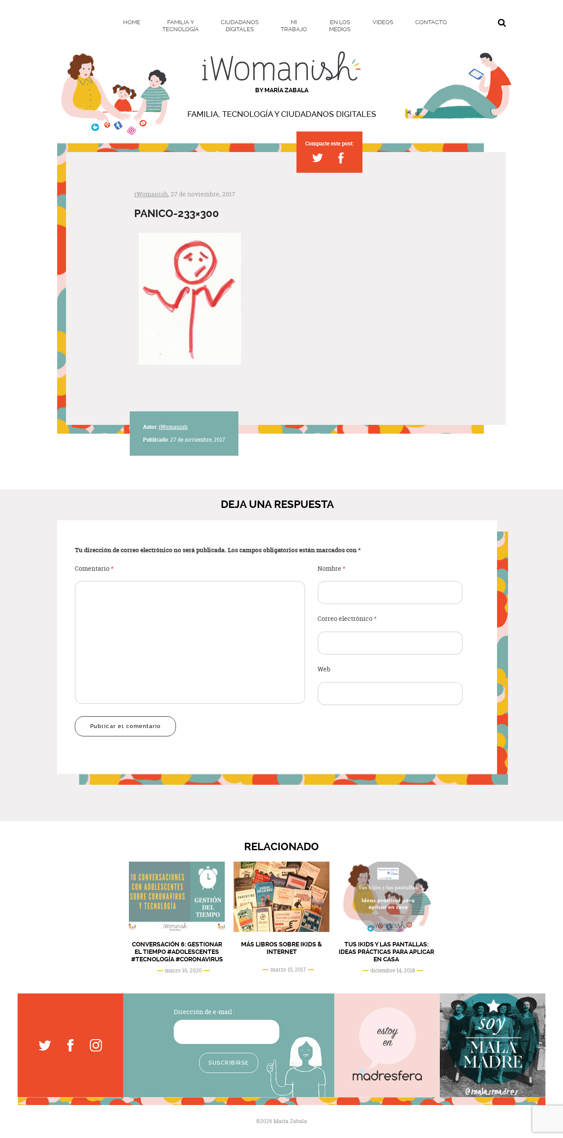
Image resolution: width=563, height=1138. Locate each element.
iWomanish (151, 194)
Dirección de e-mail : (204, 1012)
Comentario (94, 569)
